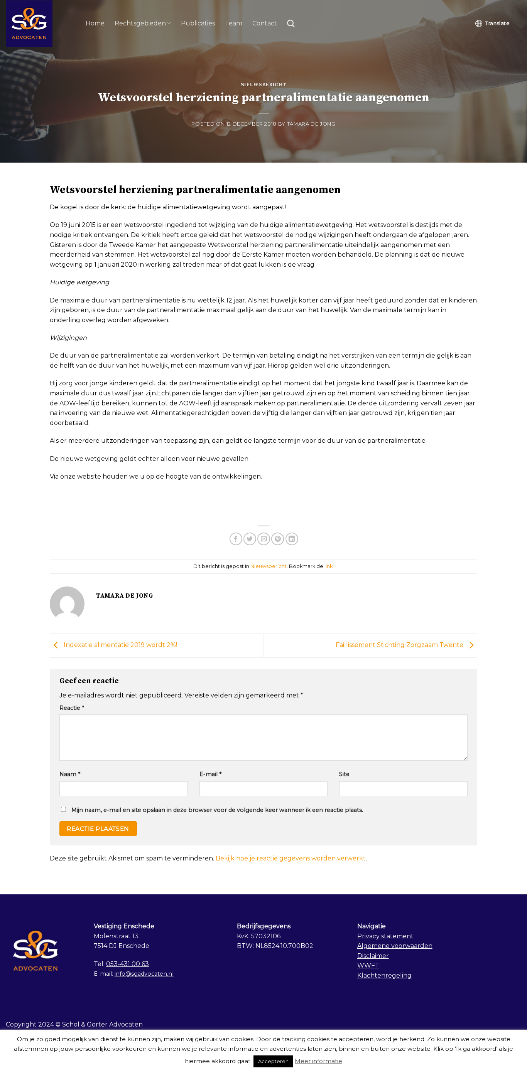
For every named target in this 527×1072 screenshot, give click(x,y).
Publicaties (198, 23)
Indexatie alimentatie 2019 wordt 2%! (119, 645)
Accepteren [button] (273, 1061)
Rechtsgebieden (140, 23)
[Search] (290, 23)
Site (344, 774)
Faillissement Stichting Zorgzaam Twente (400, 645)
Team (233, 23)
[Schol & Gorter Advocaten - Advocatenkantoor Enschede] (40, 23)
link (328, 566)
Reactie (71, 707)
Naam (69, 774)
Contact (264, 23)
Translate (497, 23)
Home (95, 23)
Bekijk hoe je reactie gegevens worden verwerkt (291, 858)
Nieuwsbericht (263, 85)
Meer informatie (318, 1061)
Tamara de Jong (311, 124)
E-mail (210, 774)
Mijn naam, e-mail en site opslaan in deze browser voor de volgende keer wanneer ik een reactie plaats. (217, 810)
